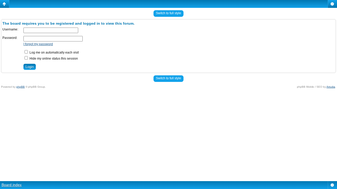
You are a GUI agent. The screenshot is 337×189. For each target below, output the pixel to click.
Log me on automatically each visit (54, 52)
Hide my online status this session (53, 58)
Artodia (330, 86)
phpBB (20, 86)
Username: (10, 29)
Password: (9, 38)
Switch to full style (168, 13)
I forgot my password (38, 44)
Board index (12, 185)
